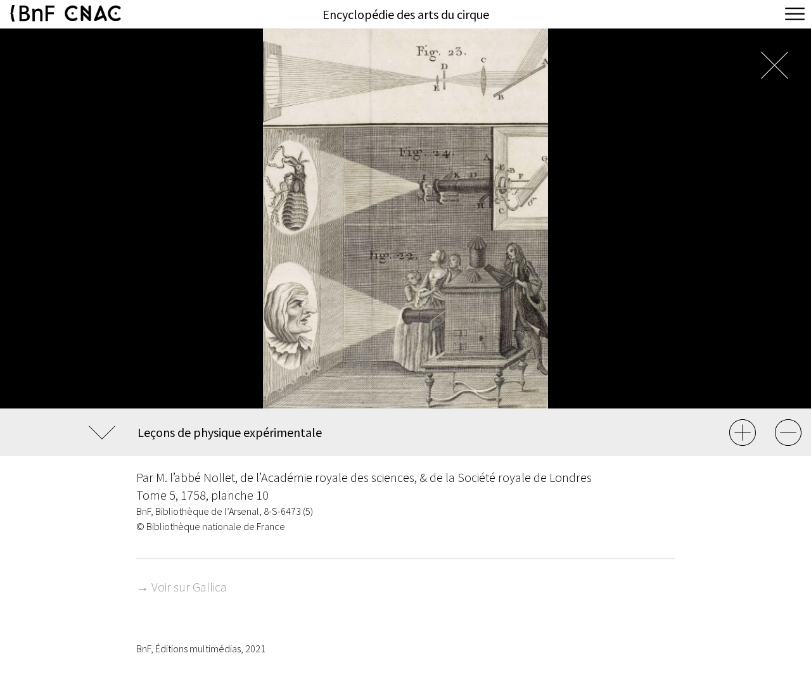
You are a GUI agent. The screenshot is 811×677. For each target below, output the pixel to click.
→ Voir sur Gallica (181, 587)
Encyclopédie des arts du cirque (405, 14)
